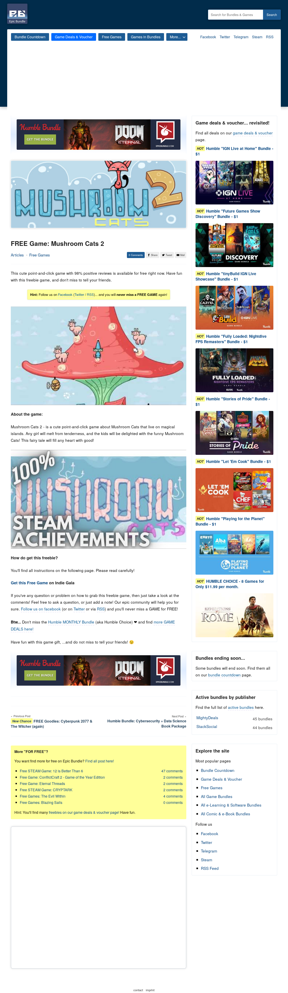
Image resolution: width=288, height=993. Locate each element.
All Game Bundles (216, 796)
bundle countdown (224, 675)
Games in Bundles (145, 36)
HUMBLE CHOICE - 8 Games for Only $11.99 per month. (230, 583)
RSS (270, 36)
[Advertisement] (144, 81)
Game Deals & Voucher (73, 36)
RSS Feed (210, 868)
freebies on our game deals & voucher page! (84, 812)
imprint (150, 990)
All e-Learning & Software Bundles (231, 805)
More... (175, 36)
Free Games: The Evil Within (42, 796)
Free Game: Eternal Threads (42, 783)
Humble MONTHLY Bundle (71, 622)
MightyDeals (234, 718)
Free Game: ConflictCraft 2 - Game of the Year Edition (62, 777)
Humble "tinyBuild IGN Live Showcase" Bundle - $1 (226, 276)
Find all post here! (99, 761)
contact (138, 990)
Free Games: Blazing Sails (41, 802)
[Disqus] (98, 896)
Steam (257, 36)
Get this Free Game (29, 583)
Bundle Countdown (30, 36)
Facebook (208, 36)
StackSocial (234, 726)
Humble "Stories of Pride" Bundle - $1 (233, 401)
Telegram (241, 36)
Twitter (225, 36)
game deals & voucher (253, 133)
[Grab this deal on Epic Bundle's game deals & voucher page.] (234, 183)
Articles (17, 255)
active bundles (241, 707)
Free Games (112, 36)
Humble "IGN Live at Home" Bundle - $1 (234, 151)
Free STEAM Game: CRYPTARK (46, 789)
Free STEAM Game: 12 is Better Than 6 (51, 770)
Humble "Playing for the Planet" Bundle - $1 (230, 521)
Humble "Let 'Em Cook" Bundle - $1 (238, 461)
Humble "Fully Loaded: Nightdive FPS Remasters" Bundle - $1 (231, 338)
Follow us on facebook (41, 609)
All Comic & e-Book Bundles (225, 813)
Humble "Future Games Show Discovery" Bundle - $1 (228, 213)
